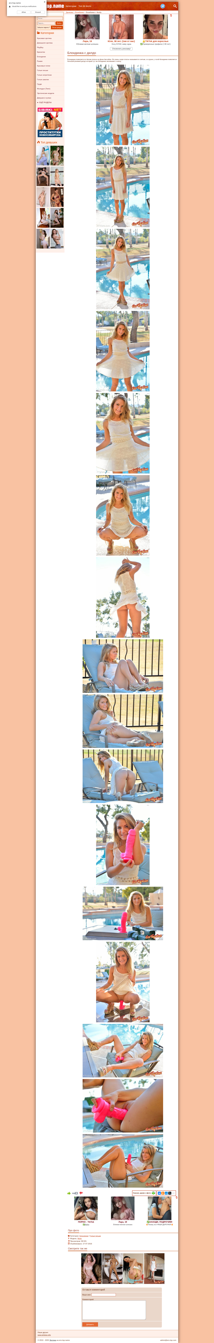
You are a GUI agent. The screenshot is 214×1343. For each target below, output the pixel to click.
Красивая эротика (44, 38)
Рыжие (39, 61)
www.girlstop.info (44, 1335)
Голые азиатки (43, 79)
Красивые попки (43, 66)
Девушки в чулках (44, 98)
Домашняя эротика (45, 43)
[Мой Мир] (166, 1193)
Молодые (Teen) (43, 89)
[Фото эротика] (50, 6)
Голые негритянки (44, 75)
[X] (169, 1193)
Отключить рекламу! (121, 49)
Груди (39, 84)
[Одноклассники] (162, 1193)
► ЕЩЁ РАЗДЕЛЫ (44, 102)
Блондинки (41, 57)
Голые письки (42, 70)
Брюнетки (41, 52)
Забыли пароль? (43, 27)
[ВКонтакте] (159, 1193)
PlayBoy (40, 47)
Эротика (52, 1340)
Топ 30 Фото (85, 6)
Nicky (80, 1238)
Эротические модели (45, 93)
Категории (71, 6)
